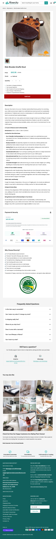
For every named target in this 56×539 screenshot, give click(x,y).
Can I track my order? (12, 339)
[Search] (46, 2)
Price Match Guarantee (9, 512)
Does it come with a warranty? (14, 329)
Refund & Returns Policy (9, 507)
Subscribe (35, 511)
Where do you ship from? (13, 324)
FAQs (4, 499)
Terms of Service (7, 516)
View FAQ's (6, 477)
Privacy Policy (6, 519)
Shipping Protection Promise (10, 505)
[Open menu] (3, 2)
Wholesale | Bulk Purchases (10, 514)
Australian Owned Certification (11, 510)
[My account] (51, 3)
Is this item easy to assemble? (14, 309)
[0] (54, 3)
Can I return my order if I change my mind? (18, 314)
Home (4, 8)
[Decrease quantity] (12, 80)
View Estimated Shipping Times (38, 486)
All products (10, 8)
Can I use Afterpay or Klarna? (14, 334)
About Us (5, 501)
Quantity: (7, 81)
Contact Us (6, 521)
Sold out (27, 96)
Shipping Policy (7, 503)
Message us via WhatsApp (40, 361)
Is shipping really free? (12, 319)
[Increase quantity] (19, 80)
